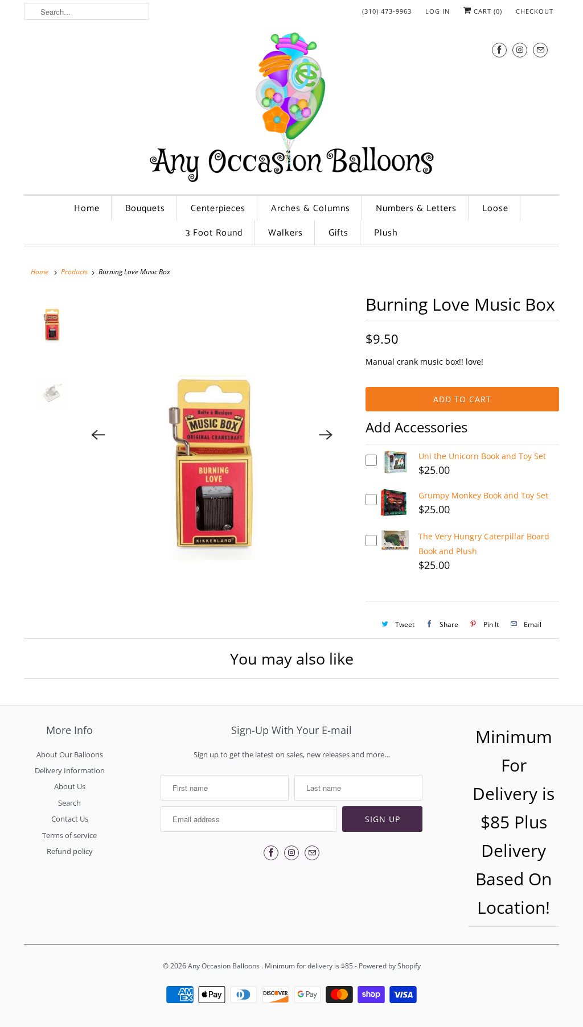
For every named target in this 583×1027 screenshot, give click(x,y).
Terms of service (69, 835)
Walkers (285, 233)
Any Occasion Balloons (224, 966)
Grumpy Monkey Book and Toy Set (483, 495)
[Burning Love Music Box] (212, 435)
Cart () (486, 11)
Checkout (534, 11)
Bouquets (145, 208)
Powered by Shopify (390, 966)
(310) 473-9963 (387, 11)
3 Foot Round (214, 233)
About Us (69, 786)
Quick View (395, 472)
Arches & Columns (310, 208)
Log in (437, 11)
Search (69, 803)
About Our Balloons (69, 754)
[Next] (325, 435)
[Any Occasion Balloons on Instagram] (519, 50)
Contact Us (69, 819)
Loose (495, 208)
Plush (386, 233)
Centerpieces (218, 208)
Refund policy (70, 851)
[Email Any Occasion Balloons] (540, 50)
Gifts (338, 233)
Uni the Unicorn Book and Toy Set (482, 456)
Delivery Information (70, 770)
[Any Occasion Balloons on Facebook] (499, 50)
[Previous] (97, 435)
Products (74, 272)
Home (87, 208)
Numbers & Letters (416, 208)
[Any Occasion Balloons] (291, 107)
